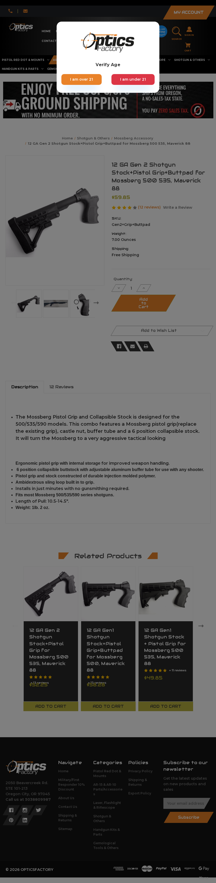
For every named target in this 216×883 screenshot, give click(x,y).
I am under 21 (133, 79)
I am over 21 (81, 79)
